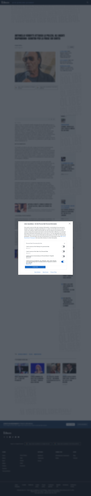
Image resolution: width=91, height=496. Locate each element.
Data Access (45, 272)
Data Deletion (37, 272)
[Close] (70, 224)
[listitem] (45, 243)
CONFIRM (35, 267)
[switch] (63, 246)
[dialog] (45, 248)
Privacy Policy (53, 272)
